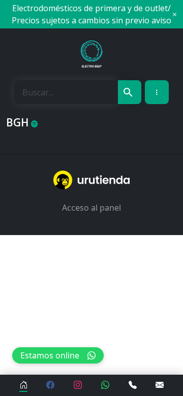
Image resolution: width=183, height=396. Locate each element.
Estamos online (49, 355)
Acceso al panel (91, 207)
